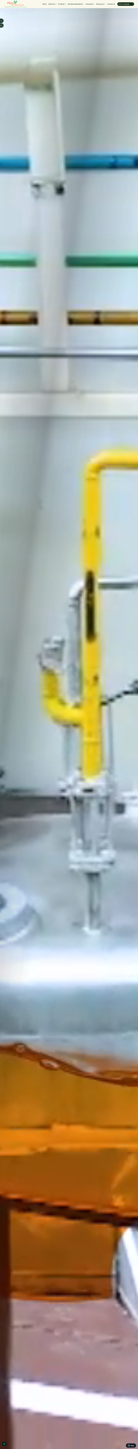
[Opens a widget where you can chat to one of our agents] (131, 1445)
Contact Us (111, 4)
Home (44, 4)
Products (61, 4)
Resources (100, 4)
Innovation (89, 4)
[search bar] (4, 1444)
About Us (51, 4)
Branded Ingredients (75, 4)
